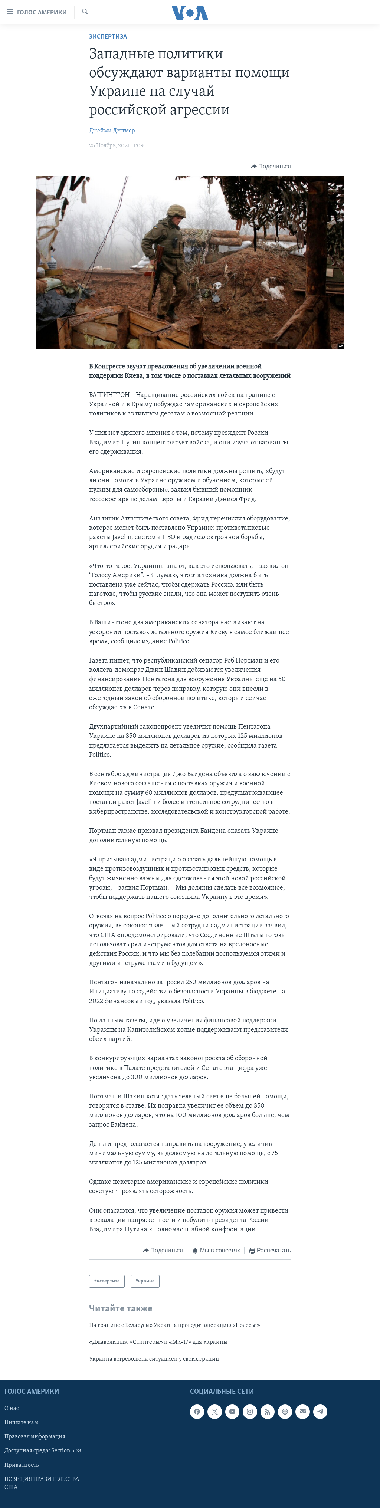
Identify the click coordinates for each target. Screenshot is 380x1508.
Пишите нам (21, 1423)
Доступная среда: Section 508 (42, 1451)
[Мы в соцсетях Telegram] (320, 1412)
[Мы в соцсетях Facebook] (197, 1412)
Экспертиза (108, 37)
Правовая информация (34, 1437)
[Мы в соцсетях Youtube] (232, 1412)
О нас (11, 1409)
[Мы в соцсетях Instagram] (250, 1412)
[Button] (271, 166)
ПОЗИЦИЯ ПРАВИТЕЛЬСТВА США (41, 1483)
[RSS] (268, 1412)
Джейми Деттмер (112, 131)
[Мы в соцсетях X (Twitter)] (214, 1412)
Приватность (21, 1465)
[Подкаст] (285, 1412)
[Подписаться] (302, 1412)
